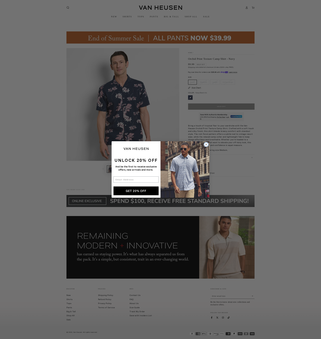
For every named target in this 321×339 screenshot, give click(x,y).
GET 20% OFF (136, 191)
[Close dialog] (206, 144)
